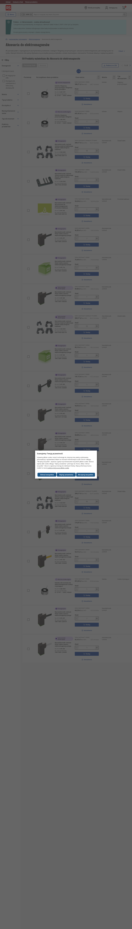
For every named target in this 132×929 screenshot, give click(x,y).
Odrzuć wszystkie (47, 475)
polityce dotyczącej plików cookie (58, 468)
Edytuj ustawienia (66, 475)
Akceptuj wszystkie (85, 475)
